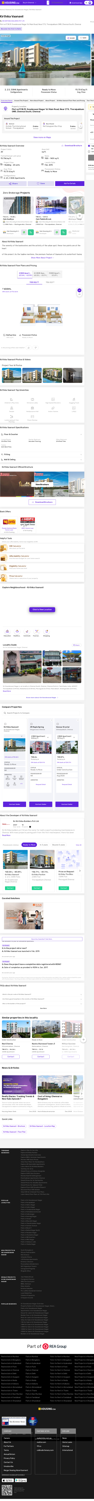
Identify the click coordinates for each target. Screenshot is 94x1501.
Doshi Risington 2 (27, 1250)
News (64, 1438)
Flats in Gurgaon (32, 1377)
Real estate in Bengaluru (11, 1360)
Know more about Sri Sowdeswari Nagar (41, 697)
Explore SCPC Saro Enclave (30, 1173)
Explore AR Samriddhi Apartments (33, 1164)
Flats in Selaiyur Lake (28, 1242)
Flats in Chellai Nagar (28, 1244)
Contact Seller (14, 804)
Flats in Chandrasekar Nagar (31, 1223)
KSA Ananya (25, 1255)
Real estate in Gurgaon (10, 1377)
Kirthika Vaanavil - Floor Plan (14, 1132)
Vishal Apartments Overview (31, 1155)
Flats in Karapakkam (28, 1202)
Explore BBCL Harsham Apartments (33, 1157)
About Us (7, 1442)
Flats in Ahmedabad (33, 1387)
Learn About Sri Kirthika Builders (32, 1166)
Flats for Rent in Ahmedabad (61, 1387)
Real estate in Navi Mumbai (12, 1394)
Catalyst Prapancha (28, 1295)
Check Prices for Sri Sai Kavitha (32, 1180)
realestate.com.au (44, 1438)
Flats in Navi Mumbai (34, 1394)
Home (2, 9)
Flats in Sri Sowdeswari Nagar (31, 1200)
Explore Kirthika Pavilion (29, 1152)
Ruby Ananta (25, 1286)
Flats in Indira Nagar (28, 1207)
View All (78, 845)
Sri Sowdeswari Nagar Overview (32, 1304)
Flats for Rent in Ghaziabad (61, 1401)
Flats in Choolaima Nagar (29, 1235)
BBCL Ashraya (26, 1284)
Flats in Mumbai (32, 1357)
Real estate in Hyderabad (11, 1363)
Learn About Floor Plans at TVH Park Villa (35, 1194)
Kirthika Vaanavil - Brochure (14, 1126)
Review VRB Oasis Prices (29, 1159)
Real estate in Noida (9, 1380)
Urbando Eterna (26, 1257)
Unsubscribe (8, 1466)
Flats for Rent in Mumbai (60, 1357)
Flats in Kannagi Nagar (29, 1216)
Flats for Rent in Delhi (58, 1374)
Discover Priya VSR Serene (30, 1189)
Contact (10, 888)
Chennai (8, 9)
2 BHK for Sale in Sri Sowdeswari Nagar (34, 1327)
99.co (39, 1446)
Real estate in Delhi (8, 1374)
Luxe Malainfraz (26, 1293)
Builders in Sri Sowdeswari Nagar (32, 1334)
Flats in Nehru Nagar (28, 1205)
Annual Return (9, 1454)
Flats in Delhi (31, 1374)
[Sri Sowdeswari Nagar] (48, 3)
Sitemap (65, 1446)
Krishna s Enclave (27, 1262)
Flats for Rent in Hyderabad (61, 1363)
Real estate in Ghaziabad (11, 1401)
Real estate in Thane (9, 1391)
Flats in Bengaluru (33, 1360)
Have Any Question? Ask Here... (42, 939)
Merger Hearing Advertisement (16, 1470)
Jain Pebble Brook (27, 1277)
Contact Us (8, 1462)
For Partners (9, 1446)
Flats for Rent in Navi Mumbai (61, 1394)
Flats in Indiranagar (28, 1214)
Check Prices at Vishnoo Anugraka (33, 1171)
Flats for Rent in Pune (58, 1367)
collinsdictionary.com (45, 1450)
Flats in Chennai (32, 1370)
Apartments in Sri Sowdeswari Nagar (34, 1310)
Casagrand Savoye (27, 1279)
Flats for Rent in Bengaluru (60, 1360)
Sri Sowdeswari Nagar (20, 9)
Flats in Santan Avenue (29, 1225)
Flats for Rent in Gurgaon (60, 1377)
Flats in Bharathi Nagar (29, 1221)
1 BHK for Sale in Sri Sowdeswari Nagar (34, 1324)
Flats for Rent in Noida (59, 1380)
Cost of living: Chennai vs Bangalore (50, 1097)
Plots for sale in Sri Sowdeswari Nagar (34, 1317)
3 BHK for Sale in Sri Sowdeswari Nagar (35, 1329)
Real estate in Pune (9, 1367)
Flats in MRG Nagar (27, 1239)
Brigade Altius (26, 1271)
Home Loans (67, 1442)
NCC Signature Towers (29, 1266)
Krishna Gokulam (27, 1288)
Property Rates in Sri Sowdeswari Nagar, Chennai (38, 1306)
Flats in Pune (31, 1367)
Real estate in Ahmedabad (11, 1387)
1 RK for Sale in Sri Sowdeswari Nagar (34, 1322)
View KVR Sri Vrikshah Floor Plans (32, 1192)
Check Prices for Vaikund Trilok (31, 1185)
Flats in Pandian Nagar (29, 1232)
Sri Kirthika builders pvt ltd (26, 821)
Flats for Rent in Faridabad (60, 1397)
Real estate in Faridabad (10, 1397)
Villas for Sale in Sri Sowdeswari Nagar (34, 1320)
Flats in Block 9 (26, 1228)
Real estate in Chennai (10, 1370)
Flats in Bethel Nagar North (30, 1230)
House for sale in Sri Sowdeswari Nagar (35, 1313)
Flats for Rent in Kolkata (59, 1384)
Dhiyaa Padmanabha (28, 1252)
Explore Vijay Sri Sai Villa (29, 1150)
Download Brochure (73, 146)
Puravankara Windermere (30, 1264)
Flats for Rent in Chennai (60, 1370)
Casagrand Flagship (28, 1268)
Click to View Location (42, 610)
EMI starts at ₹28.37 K (64, 762)
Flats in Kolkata (32, 1384)
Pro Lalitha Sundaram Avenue (31, 1291)
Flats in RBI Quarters (28, 1237)
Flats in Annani (26, 1219)
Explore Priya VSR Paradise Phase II (33, 1187)
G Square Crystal (27, 1298)
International (67, 1450)
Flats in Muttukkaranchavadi (31, 1212)
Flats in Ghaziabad (33, 1401)
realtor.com (41, 1442)
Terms (6, 1450)
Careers (7, 1438)
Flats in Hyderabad (33, 1363)
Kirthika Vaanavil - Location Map (42, 1126)
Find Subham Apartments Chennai (33, 1178)
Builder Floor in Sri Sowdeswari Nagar (34, 1315)
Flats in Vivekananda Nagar (30, 1209)
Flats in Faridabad (33, 1397)
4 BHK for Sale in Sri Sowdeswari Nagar (35, 1331)
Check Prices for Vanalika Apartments (34, 1183)
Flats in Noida (31, 1380)
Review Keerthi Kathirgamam (31, 1176)
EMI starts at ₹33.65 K (11, 757)
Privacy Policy (9, 1458)
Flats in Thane (31, 1391)
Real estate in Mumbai (10, 1357)
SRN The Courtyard (27, 1281)
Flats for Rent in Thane (59, 1391)
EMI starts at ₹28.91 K (38, 762)
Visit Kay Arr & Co (27, 1169)
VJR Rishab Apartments (29, 1259)
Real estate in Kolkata (10, 1384)
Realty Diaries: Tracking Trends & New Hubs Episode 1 (18, 1097)
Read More (7, 691)
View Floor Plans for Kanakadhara (32, 1162)
